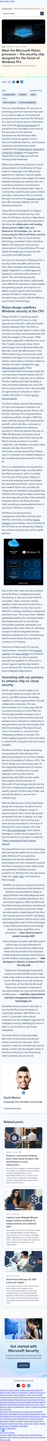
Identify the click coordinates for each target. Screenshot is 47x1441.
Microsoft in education (8, 1402)
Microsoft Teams (24, 1414)
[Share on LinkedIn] (21, 82)
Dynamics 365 (27, 1412)
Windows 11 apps (25, 1395)
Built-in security (9, 102)
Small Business (5, 1416)
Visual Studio (28, 1421)
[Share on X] (17, 82)
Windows (22, 94)
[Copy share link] (9, 82)
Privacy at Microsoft (25, 1424)
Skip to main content (7, 1)
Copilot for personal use (36, 1393)
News (3, 46)
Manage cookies (5, 1437)
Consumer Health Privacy (9, 1435)
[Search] (42, 13)
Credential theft (9, 94)
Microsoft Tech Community (26, 1419)
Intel (21, 876)
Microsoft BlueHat (16, 830)
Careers (36, 1421)
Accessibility (14, 1426)
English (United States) (8, 1428)
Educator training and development (12, 1407)
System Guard (25, 149)
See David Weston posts (12, 1108)
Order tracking (41, 1397)
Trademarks (25, 1437)
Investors (36, 1424)
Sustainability (23, 1426)
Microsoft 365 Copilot (38, 1414)
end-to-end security (27, 125)
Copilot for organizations (19, 1393)
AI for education (5, 1409)
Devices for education (23, 1402)
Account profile (37, 1395)
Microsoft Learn (35, 1416)
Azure (13, 1416)
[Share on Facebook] (13, 82)
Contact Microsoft (30, 1435)
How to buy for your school (34, 1404)
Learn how (23, 1365)
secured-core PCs (35, 198)
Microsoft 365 (38, 1412)
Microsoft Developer (22, 1416)
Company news (12, 1424)
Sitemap (21, 1435)
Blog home (8, 9)
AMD (15, 876)
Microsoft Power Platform (9, 1414)
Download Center (6, 1397)
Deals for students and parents (36, 1407)
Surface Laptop (14, 1390)
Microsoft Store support (21, 1397)
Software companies (16, 1421)
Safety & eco (34, 1437)
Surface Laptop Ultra (27, 1390)
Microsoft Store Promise (23, 1400)
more (30, 152)
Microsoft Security (15, 1412)
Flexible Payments (38, 1400)
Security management (27, 102)
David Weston (8, 66)
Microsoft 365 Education (16, 1404)
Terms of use (16, 1437)
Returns (32, 1397)
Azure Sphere (22, 653)
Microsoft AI (4, 1412)
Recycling (42, 1437)
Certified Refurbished (7, 1400)
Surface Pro (4, 1390)
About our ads (5, 1440)
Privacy (40, 1435)
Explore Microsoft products (9, 1395)
